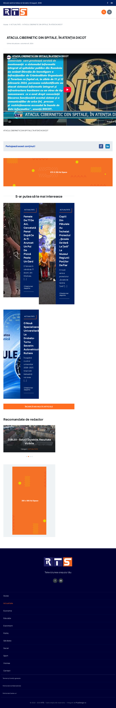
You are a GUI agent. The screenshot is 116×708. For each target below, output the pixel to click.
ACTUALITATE (33, 449)
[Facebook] (101, 146)
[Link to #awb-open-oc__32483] (109, 12)
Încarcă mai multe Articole (39, 406)
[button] (26, 456)
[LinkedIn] (107, 146)
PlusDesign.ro (81, 703)
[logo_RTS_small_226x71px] (15, 9)
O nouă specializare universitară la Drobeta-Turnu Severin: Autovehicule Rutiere (32, 338)
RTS (42, 703)
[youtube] (112, 3)
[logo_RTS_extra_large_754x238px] (58, 558)
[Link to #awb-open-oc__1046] (103, 12)
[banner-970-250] (58, 159)
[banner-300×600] (29, 467)
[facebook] (108, 3)
